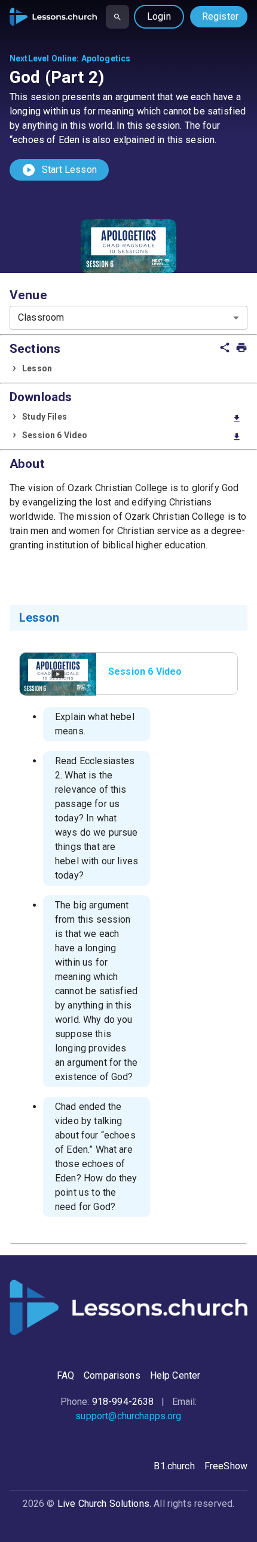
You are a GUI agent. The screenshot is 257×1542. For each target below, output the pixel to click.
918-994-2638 (123, 1401)
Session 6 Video (131, 436)
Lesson (37, 368)
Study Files (131, 417)
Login (159, 16)
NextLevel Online (43, 58)
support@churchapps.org (128, 1416)
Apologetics (106, 58)
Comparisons (112, 1375)
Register (220, 16)
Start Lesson (59, 170)
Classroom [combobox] (41, 317)
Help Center (175, 1375)
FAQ (65, 1375)
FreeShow (225, 1466)
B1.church (174, 1466)
